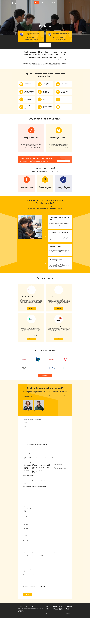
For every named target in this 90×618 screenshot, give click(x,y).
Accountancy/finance (27, 465)
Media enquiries (68, 609)
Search (77, 3)
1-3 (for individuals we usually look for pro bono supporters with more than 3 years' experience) (41, 457)
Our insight (52, 2)
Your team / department (27, 540)
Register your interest (63, 160)
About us (61, 2)
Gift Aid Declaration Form (55, 610)
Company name (26, 517)
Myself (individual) (27, 421)
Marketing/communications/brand (60, 468)
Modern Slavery (68, 613)
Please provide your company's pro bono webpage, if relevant (34, 586)
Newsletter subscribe (69, 610)
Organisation (27, 470)
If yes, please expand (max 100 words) (30, 574)
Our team (47, 608)
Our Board (47, 609)
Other (41, 470)
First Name (26, 524)
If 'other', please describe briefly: (29, 475)
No (25, 483)
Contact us (67, 608)
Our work (44, 2)
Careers (47, 610)
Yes (25, 482)
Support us (54, 608)
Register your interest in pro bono (45, 45)
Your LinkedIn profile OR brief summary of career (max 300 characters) (35, 444)
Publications (61, 609)
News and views (61, 608)
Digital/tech (42, 467)
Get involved (70, 2)
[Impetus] (15, 3)
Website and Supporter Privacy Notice (48, 613)
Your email (25, 439)
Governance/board (42, 465)
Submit (27, 594)
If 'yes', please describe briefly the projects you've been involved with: (35, 486)
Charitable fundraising (58, 464)
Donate (36, 2)
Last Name (26, 528)
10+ (25, 459)
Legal (48, 467)
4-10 (25, 458)
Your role (25, 535)
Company (25, 422)
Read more (31, 308)
